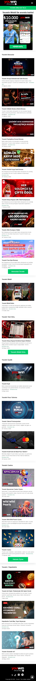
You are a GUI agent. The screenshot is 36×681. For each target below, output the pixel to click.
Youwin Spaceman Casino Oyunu (12, 489)
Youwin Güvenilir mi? (8, 651)
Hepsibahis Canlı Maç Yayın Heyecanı (13, 621)
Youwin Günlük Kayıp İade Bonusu (12, 169)
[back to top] (32, 677)
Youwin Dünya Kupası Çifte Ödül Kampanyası (16, 200)
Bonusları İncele (18, 272)
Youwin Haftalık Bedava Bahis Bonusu (13, 109)
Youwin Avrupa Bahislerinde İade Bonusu (15, 78)
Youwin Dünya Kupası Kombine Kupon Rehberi (16, 341)
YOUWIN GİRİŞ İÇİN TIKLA (18, 8)
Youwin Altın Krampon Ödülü (11, 230)
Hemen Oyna (18, 559)
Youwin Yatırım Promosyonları (11, 421)
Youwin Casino (6, 550)
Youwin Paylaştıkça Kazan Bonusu (12, 139)
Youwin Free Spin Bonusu (10, 260)
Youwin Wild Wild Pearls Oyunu (12, 519)
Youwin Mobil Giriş (18, 352)
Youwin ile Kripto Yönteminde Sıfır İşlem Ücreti (16, 591)
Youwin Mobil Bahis (8, 303)
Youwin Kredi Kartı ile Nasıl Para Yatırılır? (14, 451)
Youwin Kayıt (6, 384)
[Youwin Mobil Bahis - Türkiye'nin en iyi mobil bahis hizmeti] (11, 3)
